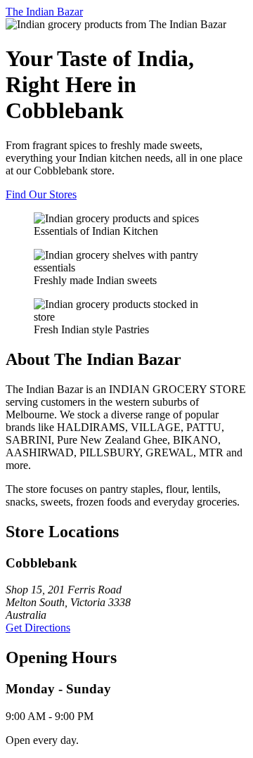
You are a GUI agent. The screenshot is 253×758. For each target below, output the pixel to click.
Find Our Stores (41, 194)
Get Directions (38, 628)
